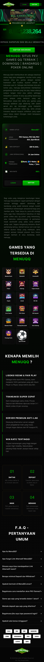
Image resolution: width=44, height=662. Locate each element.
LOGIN (13, 183)
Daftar (34, 4)
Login (24, 4)
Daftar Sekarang (22, 50)
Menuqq (6, 75)
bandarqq (30, 235)
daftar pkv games (29, 101)
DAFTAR (31, 183)
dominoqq (31, 203)
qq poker (22, 216)
